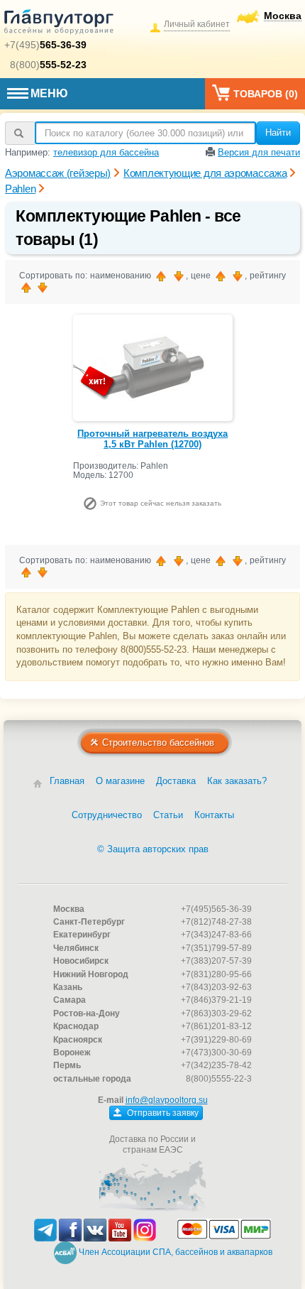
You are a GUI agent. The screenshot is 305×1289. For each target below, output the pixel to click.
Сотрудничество (107, 815)
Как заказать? (237, 781)
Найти (278, 132)
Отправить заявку (162, 1113)
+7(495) (45, 44)
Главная (67, 781)
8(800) (48, 64)
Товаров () (265, 93)
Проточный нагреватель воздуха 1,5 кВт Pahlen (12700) (152, 439)
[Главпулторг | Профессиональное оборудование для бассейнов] (59, 24)
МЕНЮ (49, 93)
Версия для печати (259, 152)
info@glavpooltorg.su (167, 1100)
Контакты (214, 815)
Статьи (168, 815)
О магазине (120, 781)
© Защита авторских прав (153, 849)
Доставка (176, 781)
